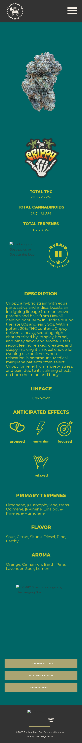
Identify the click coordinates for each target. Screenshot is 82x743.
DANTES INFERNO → (41, 687)
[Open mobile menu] (72, 11)
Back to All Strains (41, 675)
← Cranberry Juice (41, 663)
